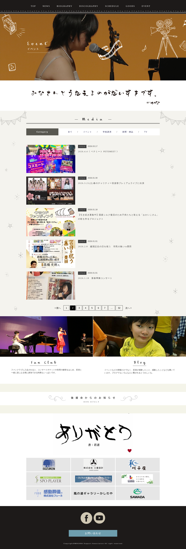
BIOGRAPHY (64, 6)
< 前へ (58, 308)
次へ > (128, 308)
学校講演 (107, 132)
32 (119, 308)
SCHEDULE (112, 6)
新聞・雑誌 (127, 132)
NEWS (46, 6)
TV (145, 132)
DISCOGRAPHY (88, 6)
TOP (33, 6)
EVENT (146, 6)
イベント (87, 132)
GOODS (130, 6)
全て (70, 132)
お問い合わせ (93, 533)
